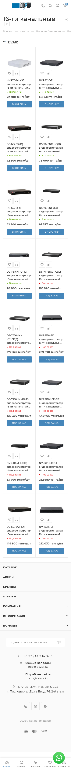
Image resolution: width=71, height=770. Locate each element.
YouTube (35, 706)
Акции (8, 577)
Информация (14, 615)
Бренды (9, 586)
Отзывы (9, 596)
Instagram (26, 706)
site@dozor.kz (38, 678)
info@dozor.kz (38, 666)
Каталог (10, 567)
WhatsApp (45, 706)
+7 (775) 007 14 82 (36, 656)
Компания (12, 606)
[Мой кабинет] (57, 6)
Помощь (10, 625)
